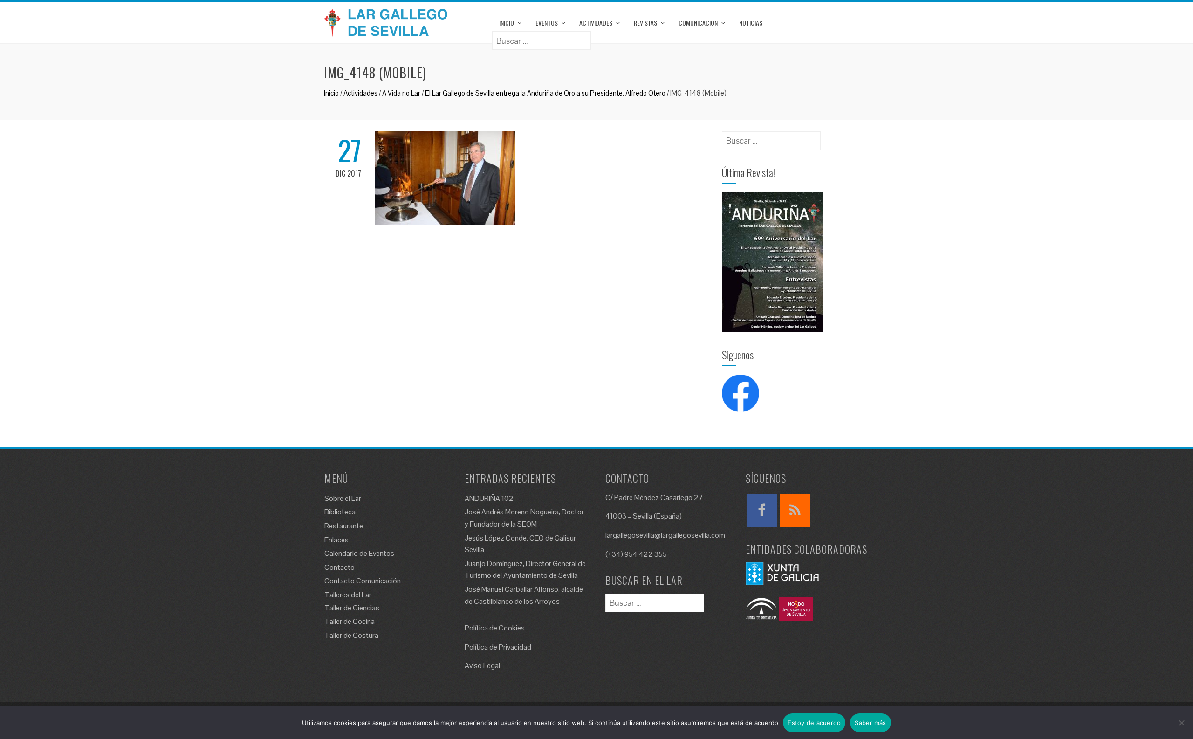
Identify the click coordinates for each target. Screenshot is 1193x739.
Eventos (546, 22)
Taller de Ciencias (351, 608)
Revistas (645, 22)
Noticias (750, 22)
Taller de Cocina (349, 621)
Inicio (506, 22)
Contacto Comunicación (362, 581)
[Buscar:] (541, 37)
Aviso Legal (482, 666)
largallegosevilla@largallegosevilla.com (665, 535)
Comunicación (698, 22)
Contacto (339, 567)
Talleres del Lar (347, 595)
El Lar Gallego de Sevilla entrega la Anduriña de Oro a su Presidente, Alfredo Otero (545, 93)
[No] (1181, 722)
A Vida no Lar (401, 93)
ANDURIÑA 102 (489, 498)
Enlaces (336, 540)
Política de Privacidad (498, 647)
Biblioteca (340, 512)
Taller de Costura (351, 635)
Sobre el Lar (342, 498)
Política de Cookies (495, 628)
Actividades (595, 22)
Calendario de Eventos (359, 553)
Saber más (870, 722)
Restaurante (343, 526)
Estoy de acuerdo (814, 722)
